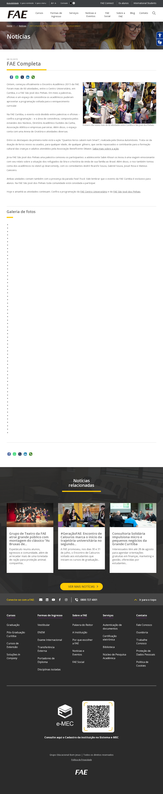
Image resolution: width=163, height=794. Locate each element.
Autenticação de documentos (112, 626)
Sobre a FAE (121, 14)
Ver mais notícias (81, 586)
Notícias (22, 25)
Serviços (73, 12)
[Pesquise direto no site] (153, 13)
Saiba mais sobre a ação (105, 148)
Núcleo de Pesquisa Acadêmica (114, 656)
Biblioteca (109, 647)
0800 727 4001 (88, 600)
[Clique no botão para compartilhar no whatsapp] (16, 77)
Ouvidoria (142, 632)
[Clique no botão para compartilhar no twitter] (22, 77)
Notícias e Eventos (90, 14)
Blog (132, 12)
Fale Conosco (144, 625)
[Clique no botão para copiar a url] (33, 77)
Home (9, 25)
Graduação (13, 625)
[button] (71, 3)
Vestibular (44, 625)
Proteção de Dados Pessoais (145, 652)
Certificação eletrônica (110, 637)
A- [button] (56, 3)
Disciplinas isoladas (49, 669)
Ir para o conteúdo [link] (27, 3)
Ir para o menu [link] (40, 3)
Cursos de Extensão (13, 645)
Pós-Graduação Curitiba (16, 634)
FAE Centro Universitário (93, 191)
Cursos (39, 12)
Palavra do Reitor (82, 625)
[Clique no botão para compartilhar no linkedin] (27, 77)
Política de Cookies (142, 663)
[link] (13, 3)
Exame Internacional (50, 640)
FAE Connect (107, 3)
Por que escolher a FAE (82, 641)
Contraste (64, 3)
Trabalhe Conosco (141, 641)
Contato (143, 12)
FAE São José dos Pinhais (126, 191)
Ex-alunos (124, 3)
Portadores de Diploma (46, 660)
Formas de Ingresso (56, 14)
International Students (145, 3)
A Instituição (79, 632)
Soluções (13, 656)
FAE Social (107, 14)
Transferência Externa (46, 649)
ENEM (41, 632)
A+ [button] (52, 3)
